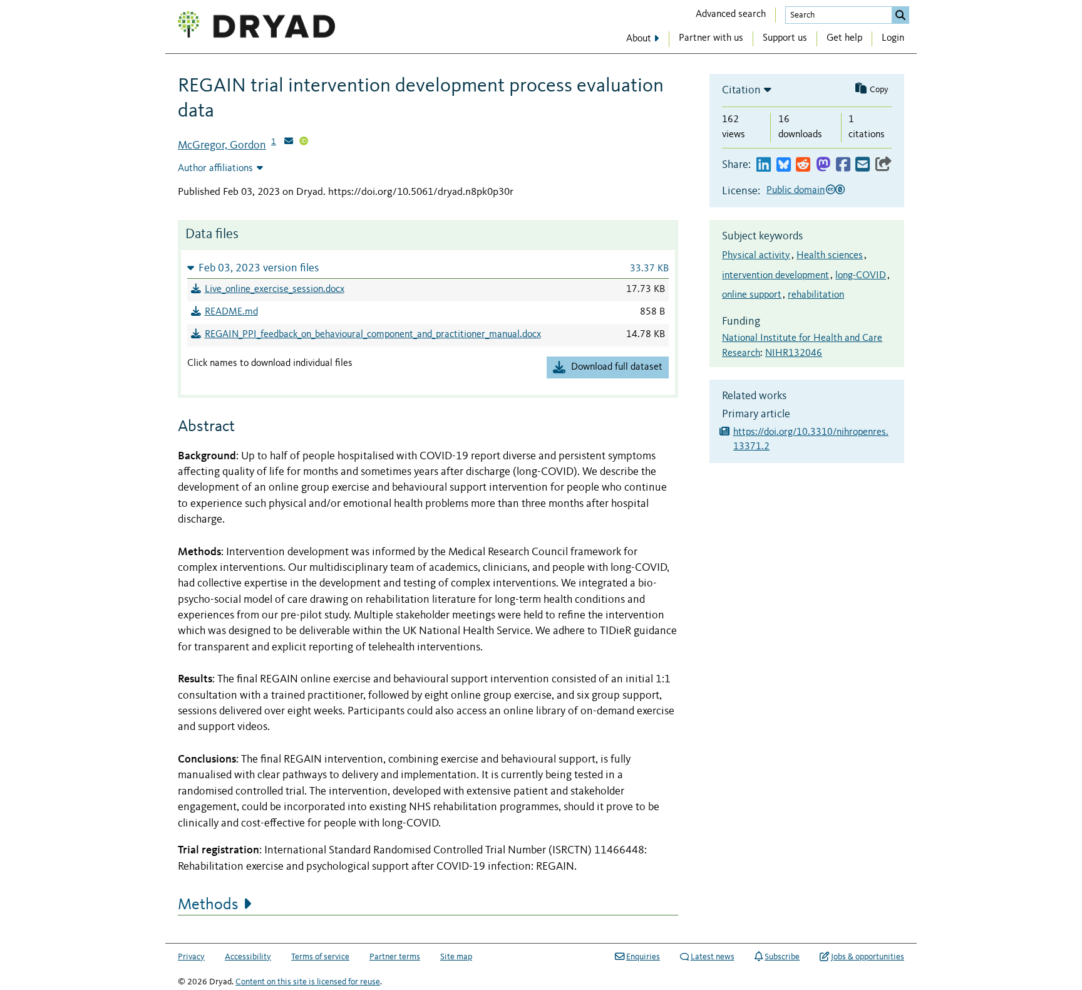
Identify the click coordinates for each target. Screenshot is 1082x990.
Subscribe (782, 956)
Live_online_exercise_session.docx (274, 289)
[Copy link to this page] (883, 165)
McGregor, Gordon (222, 145)
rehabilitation (816, 295)
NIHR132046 (793, 353)
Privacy (191, 956)
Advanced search (731, 14)
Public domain (795, 190)
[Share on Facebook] (843, 165)
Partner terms (394, 956)
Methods (208, 905)
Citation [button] (741, 90)
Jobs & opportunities (867, 956)
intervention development (775, 276)
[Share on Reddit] (803, 165)
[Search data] (900, 15)
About (638, 39)
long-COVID (860, 276)
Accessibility (248, 956)
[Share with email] (862, 165)
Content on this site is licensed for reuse (307, 981)
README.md (231, 312)
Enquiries (643, 956)
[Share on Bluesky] (783, 165)
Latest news (712, 956)
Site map (456, 956)
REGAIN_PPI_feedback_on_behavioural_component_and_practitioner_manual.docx (373, 335)
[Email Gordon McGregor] (288, 142)
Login (893, 38)
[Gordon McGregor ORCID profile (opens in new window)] (303, 142)
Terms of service (320, 956)
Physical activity (756, 256)
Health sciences (829, 256)
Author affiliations (215, 169)
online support (751, 295)
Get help (844, 38)
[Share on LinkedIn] (763, 165)
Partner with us (711, 38)
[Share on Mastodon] (823, 165)
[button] (428, 267)
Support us (785, 38)
